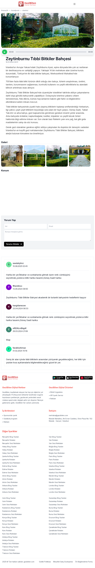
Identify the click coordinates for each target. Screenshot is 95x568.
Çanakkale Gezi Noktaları (58, 534)
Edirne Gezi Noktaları (10, 473)
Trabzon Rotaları (8, 550)
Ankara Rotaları (8, 489)
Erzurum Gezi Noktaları (57, 524)
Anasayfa (4, 10)
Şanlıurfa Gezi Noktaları (11, 463)
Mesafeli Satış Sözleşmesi (63, 562)
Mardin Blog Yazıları (56, 476)
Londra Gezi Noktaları (57, 492)
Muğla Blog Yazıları (56, 447)
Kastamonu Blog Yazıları (11, 508)
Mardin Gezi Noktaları (57, 482)
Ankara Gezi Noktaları (10, 492)
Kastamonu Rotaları (9, 511)
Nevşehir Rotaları (8, 440)
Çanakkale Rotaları (56, 530)
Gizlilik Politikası (45, 562)
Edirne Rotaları (7, 469)
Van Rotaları (53, 440)
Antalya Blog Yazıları (10, 537)
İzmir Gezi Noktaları (9, 505)
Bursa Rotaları (54, 511)
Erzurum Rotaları (55, 521)
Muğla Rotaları (54, 450)
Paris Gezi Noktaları (56, 463)
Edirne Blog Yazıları (9, 466)
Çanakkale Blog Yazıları (58, 527)
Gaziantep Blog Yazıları (57, 498)
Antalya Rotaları (8, 540)
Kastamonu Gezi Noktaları (12, 514)
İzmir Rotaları (7, 501)
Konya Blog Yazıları (9, 518)
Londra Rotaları (54, 489)
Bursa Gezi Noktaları (56, 514)
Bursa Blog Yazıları (56, 508)
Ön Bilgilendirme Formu (84, 562)
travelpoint (15, 10)
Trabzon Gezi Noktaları (11, 553)
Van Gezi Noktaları (56, 443)
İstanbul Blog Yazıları (57, 466)
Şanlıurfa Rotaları (8, 460)
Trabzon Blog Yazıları (10, 547)
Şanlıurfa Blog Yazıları (10, 456)
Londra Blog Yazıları (56, 486)
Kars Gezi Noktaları (9, 534)
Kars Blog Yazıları (8, 527)
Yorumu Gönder (12, 244)
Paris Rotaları (54, 460)
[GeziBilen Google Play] (59, 378)
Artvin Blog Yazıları (9, 476)
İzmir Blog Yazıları (9, 498)
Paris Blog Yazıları (55, 456)
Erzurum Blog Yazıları (57, 518)
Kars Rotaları (7, 530)
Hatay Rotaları (7, 450)
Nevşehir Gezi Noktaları (11, 443)
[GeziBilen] (27, 3)
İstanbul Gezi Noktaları (57, 473)
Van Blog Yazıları (55, 437)
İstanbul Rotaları (55, 469)
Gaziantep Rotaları (56, 501)
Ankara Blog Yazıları (9, 486)
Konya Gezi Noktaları (10, 524)
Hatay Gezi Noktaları (10, 453)
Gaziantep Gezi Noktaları (58, 505)
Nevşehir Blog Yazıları (10, 437)
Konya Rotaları (7, 521)
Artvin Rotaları (7, 479)
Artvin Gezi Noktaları (10, 482)
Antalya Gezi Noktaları (10, 543)
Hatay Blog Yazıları (9, 447)
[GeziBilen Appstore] (72, 378)
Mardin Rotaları (54, 479)
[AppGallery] (86, 378)
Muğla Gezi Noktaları (57, 453)
